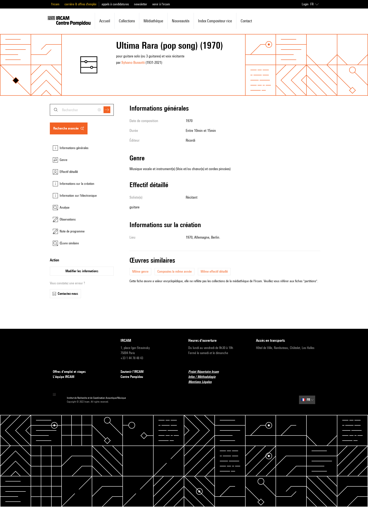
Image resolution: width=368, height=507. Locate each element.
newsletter (140, 4)
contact (246, 21)
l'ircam (55, 4)
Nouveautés (180, 21)
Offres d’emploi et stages (69, 372)
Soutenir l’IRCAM (132, 372)
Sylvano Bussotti (133, 62)
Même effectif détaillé (214, 271)
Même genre (140, 271)
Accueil (104, 21)
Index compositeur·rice (215, 21)
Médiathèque (153, 21)
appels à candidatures (115, 4)
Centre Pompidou (132, 377)
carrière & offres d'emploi (80, 4)
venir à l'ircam (161, 4)
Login (305, 4)
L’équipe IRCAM (63, 377)
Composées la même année (174, 271)
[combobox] (82, 110)
